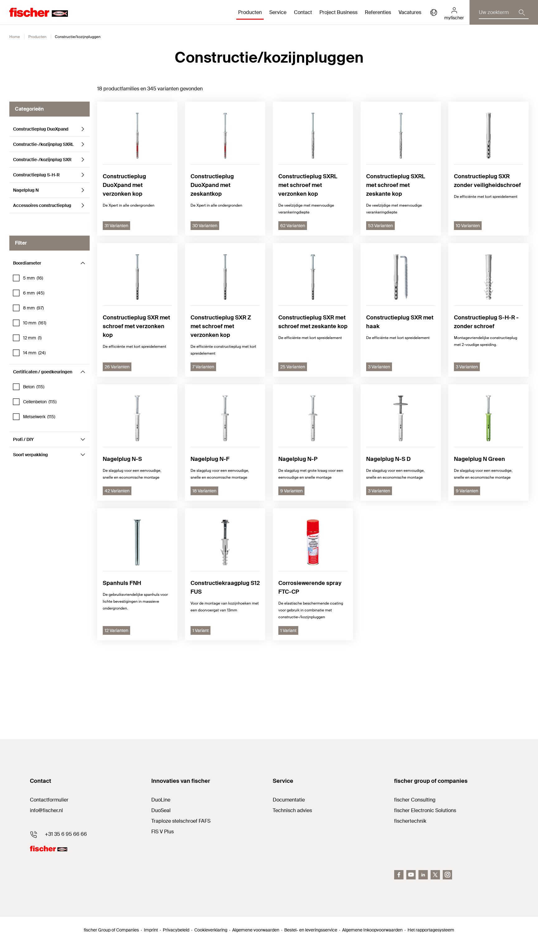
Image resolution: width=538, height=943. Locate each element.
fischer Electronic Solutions (425, 810)
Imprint (151, 930)
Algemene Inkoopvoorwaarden (372, 930)
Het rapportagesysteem (431, 930)
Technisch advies (292, 810)
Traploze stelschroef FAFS (180, 821)
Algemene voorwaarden (255, 930)
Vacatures (410, 12)
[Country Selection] (434, 12)
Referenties (378, 12)
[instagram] (447, 874)
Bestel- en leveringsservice (310, 930)
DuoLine (160, 800)
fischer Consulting (415, 800)
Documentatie (289, 800)
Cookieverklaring (210, 930)
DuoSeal (161, 810)
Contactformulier (49, 800)
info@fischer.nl (46, 810)
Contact (303, 12)
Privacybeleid (176, 930)
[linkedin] (423, 874)
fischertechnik (410, 821)
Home (14, 36)
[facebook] (399, 874)
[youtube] (411, 874)
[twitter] (435, 874)
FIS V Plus (162, 831)
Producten (37, 36)
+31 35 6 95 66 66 (66, 834)
